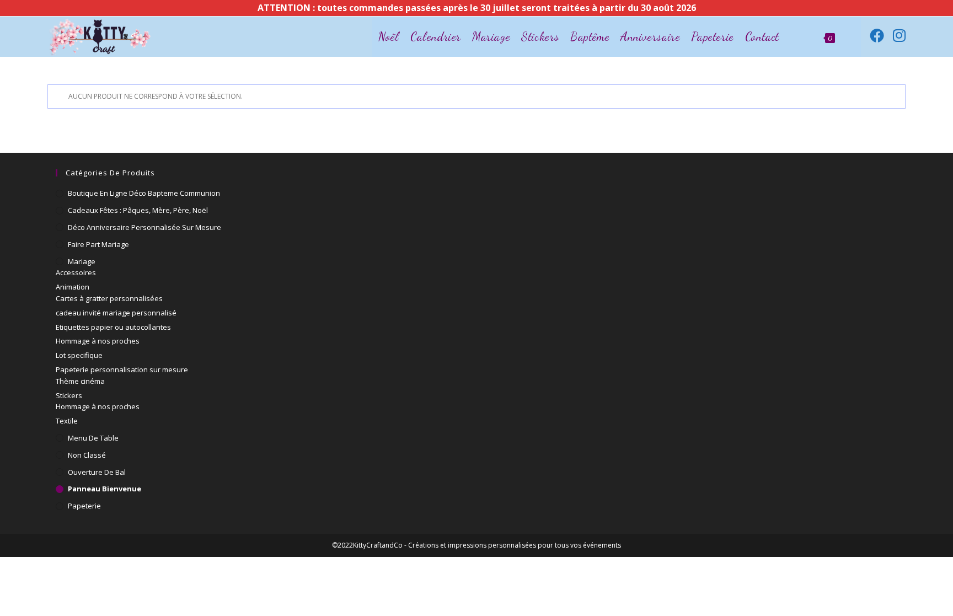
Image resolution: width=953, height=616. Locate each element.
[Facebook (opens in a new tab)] (876, 35)
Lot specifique (79, 355)
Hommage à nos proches (98, 341)
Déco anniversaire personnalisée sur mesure (144, 227)
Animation (72, 287)
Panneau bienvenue (104, 489)
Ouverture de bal (97, 472)
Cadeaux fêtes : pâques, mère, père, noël (138, 210)
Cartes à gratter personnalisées (109, 298)
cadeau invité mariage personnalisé (116, 313)
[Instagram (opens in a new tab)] (899, 35)
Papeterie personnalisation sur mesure (122, 369)
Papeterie (84, 506)
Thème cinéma (80, 381)
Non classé (87, 455)
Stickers (69, 395)
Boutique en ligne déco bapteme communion (144, 193)
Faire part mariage (98, 244)
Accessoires (76, 272)
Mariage (81, 261)
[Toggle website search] (850, 37)
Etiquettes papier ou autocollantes (113, 327)
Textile (67, 421)
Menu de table (93, 438)
